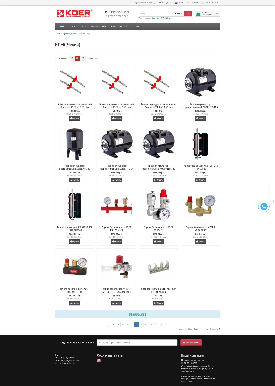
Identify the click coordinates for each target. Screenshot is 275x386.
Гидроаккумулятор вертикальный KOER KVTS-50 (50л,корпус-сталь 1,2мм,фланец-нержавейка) (75, 170)
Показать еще (137, 313)
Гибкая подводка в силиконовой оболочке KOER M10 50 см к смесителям (74, 107)
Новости (135, 26)
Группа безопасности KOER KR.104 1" (158, 229)
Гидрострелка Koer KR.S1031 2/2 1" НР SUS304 (200, 167)
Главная (62, 26)
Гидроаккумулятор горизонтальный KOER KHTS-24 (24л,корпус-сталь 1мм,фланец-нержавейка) (117, 170)
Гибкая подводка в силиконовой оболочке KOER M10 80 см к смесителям (158, 107)
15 (92, 58)
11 (156, 324)
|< (109, 324)
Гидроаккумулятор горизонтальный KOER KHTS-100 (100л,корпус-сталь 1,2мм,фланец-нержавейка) (200, 109)
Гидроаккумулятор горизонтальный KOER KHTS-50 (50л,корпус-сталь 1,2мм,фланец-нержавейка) (158, 170)
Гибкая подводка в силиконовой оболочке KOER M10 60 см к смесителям (116, 107)
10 (151, 324)
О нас (84, 26)
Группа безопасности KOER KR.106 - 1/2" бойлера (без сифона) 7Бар (116, 291)
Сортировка (61, 58)
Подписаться (193, 342)
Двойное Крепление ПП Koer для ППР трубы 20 (158, 290)
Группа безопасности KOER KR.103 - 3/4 (116, 229)
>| (166, 324)
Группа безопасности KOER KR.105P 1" (200, 229)
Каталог (74, 26)
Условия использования (65, 363)
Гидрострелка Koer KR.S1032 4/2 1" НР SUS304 (74, 229)
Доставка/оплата (98, 26)
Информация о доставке (64, 358)
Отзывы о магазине (119, 26)
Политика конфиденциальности (67, 361)
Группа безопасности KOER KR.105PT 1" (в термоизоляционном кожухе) (74, 291)
